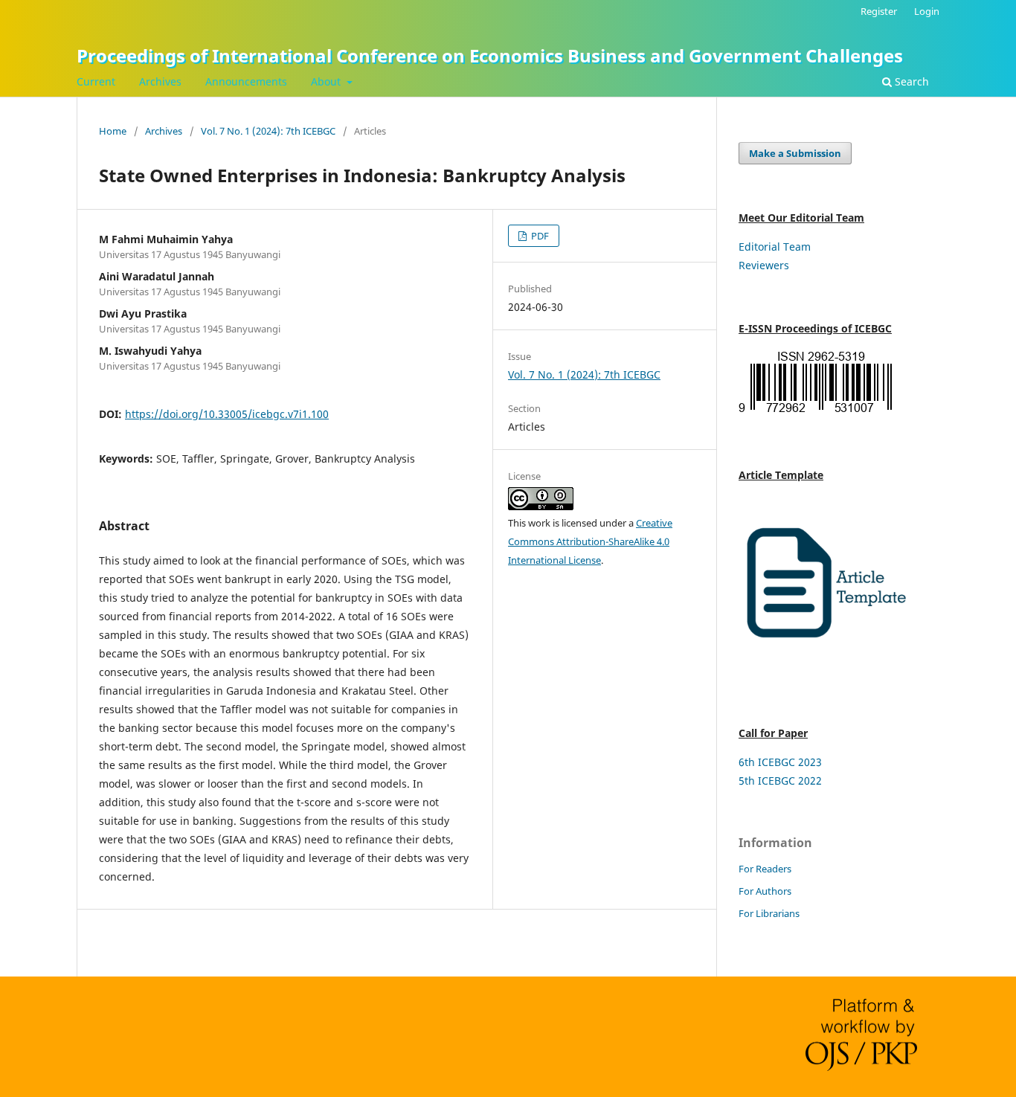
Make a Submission (795, 153)
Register (879, 11)
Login (926, 11)
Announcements (246, 81)
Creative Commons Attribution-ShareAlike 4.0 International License (590, 541)
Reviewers (764, 265)
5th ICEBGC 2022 (780, 780)
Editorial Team (775, 246)
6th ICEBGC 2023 (780, 762)
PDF (539, 235)
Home (112, 131)
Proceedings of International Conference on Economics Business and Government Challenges (490, 55)
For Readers (765, 868)
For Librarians (769, 913)
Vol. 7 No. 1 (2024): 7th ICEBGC (268, 131)
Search (910, 81)
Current (96, 81)
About (327, 81)
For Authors (765, 891)
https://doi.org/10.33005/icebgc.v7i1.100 (227, 414)
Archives (160, 81)
